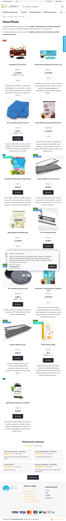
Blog (46, 492)
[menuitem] (10, 12)
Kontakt (47, 495)
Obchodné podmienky (30, 499)
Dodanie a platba (29, 496)
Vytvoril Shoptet (58, 519)
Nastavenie (14, 266)
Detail (18, 80)
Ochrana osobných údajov (32, 501)
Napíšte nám (49, 498)
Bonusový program (30, 493)
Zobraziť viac (33, 477)
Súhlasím (52, 266)
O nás (47, 490)
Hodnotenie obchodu (33, 441)
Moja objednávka (7, 1)
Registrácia (59, 1)
